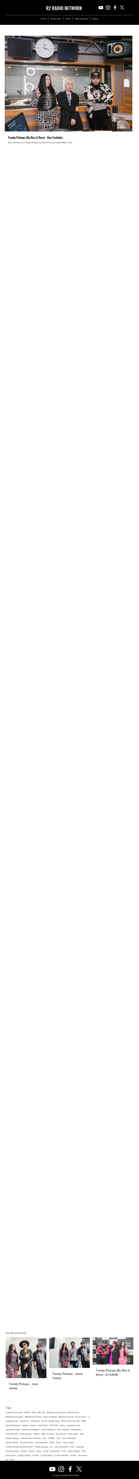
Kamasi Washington (31, 1429)
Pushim (36, 1434)
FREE (83, 1421)
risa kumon (82, 1455)
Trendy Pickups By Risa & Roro (19, 1447)
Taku (58, 1438)
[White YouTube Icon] (101, 7)
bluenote (80, 1447)
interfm (32, 1451)
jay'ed (45, 1451)
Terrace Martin (12, 1442)
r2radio (73, 1455)
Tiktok (51, 1442)
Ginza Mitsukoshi (13, 1425)
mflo (84, 1451)
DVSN (44, 1421)
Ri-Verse (50, 1434)
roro (12, 1459)
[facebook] (115, 7)
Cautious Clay (12, 1421)
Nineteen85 (76, 1429)
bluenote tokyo (12, 1451)
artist (72, 1447)
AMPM (27, 1412)
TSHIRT (51, 1438)
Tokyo (58, 1442)
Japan (62, 1425)
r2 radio (35, 1455)
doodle (24, 1451)
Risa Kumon (61, 1434)
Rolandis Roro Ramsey (31, 1438)
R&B (43, 1434)
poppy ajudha (24, 1455)
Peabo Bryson (25, 1434)
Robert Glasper (12, 1438)
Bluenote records (66, 1417)
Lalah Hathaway (48, 1429)
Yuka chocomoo (61, 1447)
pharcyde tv (11, 1455)
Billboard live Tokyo (33, 1417)
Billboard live (73, 1412)
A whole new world (14, 1412)
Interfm (33, 1425)
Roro (44, 1438)
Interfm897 (43, 1425)
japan (39, 1451)
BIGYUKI (41, 1412)
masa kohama (73, 1451)
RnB (81, 1434)
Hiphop (25, 1425)
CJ (88, 1417)
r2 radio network (61, 1455)
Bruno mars (81, 1417)
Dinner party (54, 1421)
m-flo (63, 1451)
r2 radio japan (46, 1455)
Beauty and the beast (56, 1412)
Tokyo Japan (68, 1442)
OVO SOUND (12, 1434)
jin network (54, 1451)
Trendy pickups (41, 1447)
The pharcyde (41, 1442)
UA (51, 1447)
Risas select (73, 1434)
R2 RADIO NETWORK (64, 7)
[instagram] (108, 7)
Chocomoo (24, 1421)
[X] (122, 7)
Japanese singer (13, 1429)
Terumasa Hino (26, 1442)
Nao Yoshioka (63, 1429)
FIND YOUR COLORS (70, 1421)
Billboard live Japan (14, 1417)
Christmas (35, 1421)
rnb (7, 1459)
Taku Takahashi (69, 1438)
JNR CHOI (53, 1425)
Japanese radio (73, 1425)
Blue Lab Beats (50, 1417)
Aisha (33, 1412)
